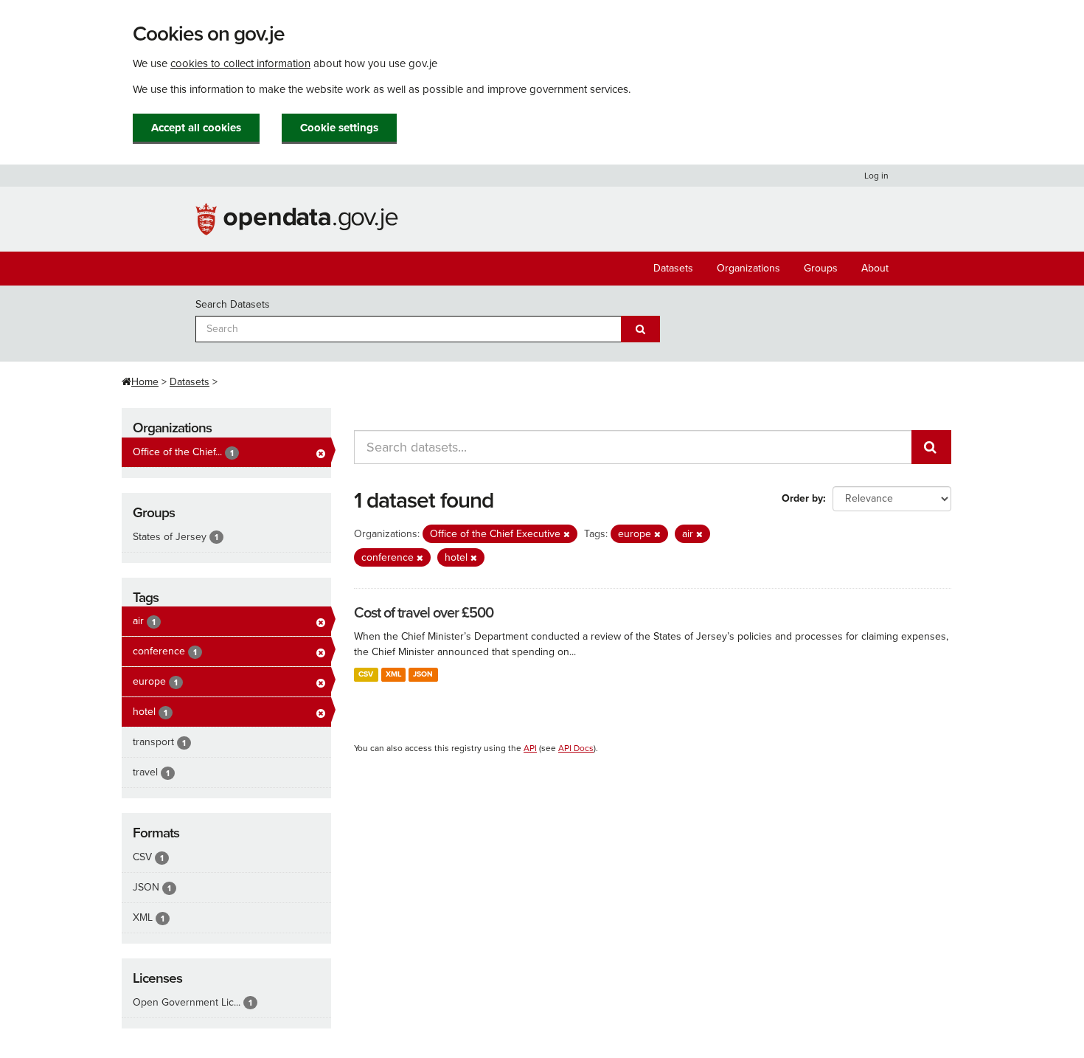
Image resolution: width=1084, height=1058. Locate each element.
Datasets (673, 268)
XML (393, 674)
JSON (423, 674)
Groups (821, 268)
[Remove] (566, 534)
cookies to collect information (240, 63)
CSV (365, 674)
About (875, 268)
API (530, 748)
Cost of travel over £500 (423, 613)
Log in (876, 175)
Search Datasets (232, 304)
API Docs (576, 748)
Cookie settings (339, 127)
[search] (931, 447)
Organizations (748, 268)
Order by (802, 498)
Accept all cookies (196, 127)
